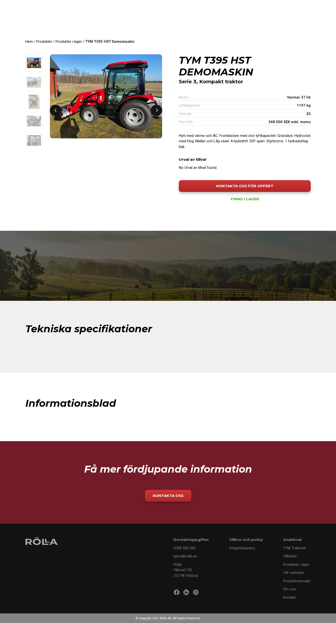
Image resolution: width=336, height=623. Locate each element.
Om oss (289, 589)
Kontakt (289, 597)
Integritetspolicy (242, 548)
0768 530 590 (184, 548)
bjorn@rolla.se (185, 556)
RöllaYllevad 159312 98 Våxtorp (186, 570)
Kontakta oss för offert (244, 186)
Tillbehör (290, 556)
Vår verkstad (293, 572)
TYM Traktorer (294, 548)
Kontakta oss (168, 495)
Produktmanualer (297, 581)
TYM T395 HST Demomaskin (110, 41)
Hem (29, 41)
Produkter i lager (69, 41)
